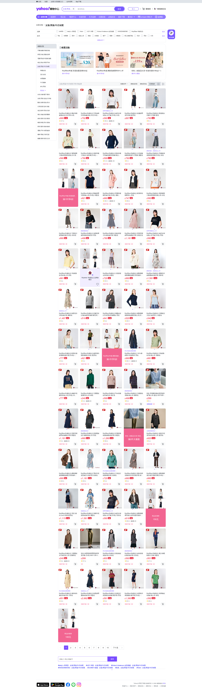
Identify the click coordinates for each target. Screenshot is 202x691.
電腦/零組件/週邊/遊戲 (44, 58)
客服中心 (125, 686)
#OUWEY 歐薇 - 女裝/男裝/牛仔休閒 (100, 667)
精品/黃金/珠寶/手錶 (44, 62)
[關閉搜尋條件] (73, 9)
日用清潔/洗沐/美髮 (43, 106)
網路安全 (148, 686)
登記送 (63, 17)
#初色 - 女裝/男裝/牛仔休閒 (124, 667)
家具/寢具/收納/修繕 (44, 126)
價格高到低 (143, 84)
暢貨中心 (72, 17)
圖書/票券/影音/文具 (44, 138)
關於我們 (133, 686)
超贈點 (160, 17)
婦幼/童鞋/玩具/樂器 (44, 118)
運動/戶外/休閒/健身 (44, 130)
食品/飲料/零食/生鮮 (44, 110)
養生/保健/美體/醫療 (44, 114)
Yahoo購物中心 (47, 8)
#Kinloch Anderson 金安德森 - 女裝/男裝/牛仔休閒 (128, 665)
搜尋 (112, 659)
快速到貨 (82, 17)
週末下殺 (121, 17)
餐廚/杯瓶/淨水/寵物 (44, 122)
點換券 (53, 17)
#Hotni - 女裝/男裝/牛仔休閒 (146, 667)
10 (108, 647)
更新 (164, 683)
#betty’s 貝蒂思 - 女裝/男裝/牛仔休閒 (70, 665)
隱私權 (156, 686)
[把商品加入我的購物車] (75, 124)
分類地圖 (163, 686)
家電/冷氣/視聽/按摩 (44, 54)
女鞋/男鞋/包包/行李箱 (44, 98)
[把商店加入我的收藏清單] (97, 284)
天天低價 (92, 17)
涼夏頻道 (102, 17)
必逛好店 (111, 17)
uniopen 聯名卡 (146, 17)
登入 (133, 9)
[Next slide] (76, 98)
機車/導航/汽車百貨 (43, 134)
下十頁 (115, 647)
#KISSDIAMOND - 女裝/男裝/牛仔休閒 (71, 667)
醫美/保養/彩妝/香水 (44, 102)
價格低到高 (134, 84)
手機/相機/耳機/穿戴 (44, 50)
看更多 (130, 17)
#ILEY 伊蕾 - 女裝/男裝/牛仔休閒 (97, 665)
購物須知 (141, 686)
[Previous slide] (59, 98)
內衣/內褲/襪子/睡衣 (44, 94)
